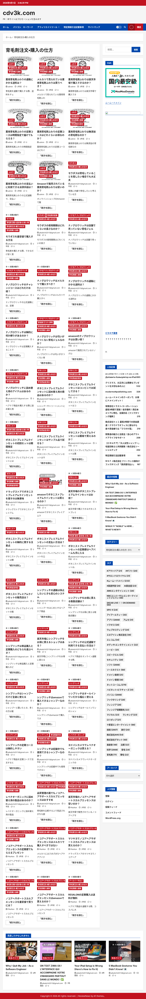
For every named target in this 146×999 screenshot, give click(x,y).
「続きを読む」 (16, 100)
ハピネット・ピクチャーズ (120, 690)
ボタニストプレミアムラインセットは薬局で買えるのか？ (82, 436)
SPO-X (112, 610)
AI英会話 (130, 586)
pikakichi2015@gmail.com (80, 184)
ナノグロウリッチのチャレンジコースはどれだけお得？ (19, 288)
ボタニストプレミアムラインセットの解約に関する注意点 (19, 542)
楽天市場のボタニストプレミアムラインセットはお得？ (82, 495)
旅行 (125, 729)
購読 (139, 27)
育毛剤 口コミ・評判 (45, 322)
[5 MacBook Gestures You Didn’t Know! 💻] (124, 951)
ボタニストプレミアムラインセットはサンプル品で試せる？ (50, 440)
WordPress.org (112, 818)
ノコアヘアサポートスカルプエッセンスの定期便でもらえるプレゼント (19, 849)
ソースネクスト (116, 670)
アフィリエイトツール (47, 27)
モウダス (72, 163)
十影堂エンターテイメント (121, 724)
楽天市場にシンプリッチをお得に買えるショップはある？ (50, 642)
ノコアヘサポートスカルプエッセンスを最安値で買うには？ (19, 902)
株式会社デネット (117, 739)
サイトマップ (94, 27)
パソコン (114, 695)
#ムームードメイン (118, 581)
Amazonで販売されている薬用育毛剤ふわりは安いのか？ (51, 187)
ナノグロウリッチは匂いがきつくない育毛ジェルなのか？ (50, 340)
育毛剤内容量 (52, 215)
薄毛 (124, 754)
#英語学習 (113, 586)
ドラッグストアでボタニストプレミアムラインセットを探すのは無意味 (19, 495)
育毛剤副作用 (56, 735)
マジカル (113, 714)
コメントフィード (113, 812)
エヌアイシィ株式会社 (119, 635)
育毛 (125, 749)
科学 (112, 749)
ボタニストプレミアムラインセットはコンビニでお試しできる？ (82, 388)
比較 (125, 744)
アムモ (128, 620)
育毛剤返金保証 (44, 382)
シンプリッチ (43, 580)
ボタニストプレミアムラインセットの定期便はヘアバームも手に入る (82, 549)
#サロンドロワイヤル (118, 576)
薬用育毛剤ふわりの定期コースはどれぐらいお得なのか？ (50, 135)
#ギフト (131, 571)
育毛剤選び (62, 787)
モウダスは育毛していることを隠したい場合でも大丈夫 (82, 176)
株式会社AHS (115, 734)
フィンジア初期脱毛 (118, 709)
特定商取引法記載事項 (74, 27)
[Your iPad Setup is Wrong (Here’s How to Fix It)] (90, 951)
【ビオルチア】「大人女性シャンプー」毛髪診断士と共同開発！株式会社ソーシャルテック (122, 446)
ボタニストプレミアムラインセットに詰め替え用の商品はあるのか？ (50, 392)
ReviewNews (84, 996)
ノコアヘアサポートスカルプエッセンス (53, 783)
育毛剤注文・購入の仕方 (18, 68)
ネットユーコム (116, 685)
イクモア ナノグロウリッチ (79, 215)
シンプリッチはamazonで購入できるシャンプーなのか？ (50, 701)
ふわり (11, 64)
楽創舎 (112, 744)
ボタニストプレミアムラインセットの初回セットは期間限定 (19, 443)
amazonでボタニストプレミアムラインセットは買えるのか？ (50, 498)
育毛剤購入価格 (15, 72)
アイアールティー (117, 615)
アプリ (113, 620)
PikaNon (73, 807)
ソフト (113, 665)
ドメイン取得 (115, 675)
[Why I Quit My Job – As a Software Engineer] (21, 951)
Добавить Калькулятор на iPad (120, 377)
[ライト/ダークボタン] (119, 27)
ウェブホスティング (118, 630)
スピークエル (115, 655)
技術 (112, 729)
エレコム (113, 640)
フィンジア (114, 704)
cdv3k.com (19, 12)
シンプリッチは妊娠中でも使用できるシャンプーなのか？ (50, 752)
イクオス (113, 625)
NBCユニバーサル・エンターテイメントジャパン (122, 597)
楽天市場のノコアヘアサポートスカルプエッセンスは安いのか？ (82, 800)
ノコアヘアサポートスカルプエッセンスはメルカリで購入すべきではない (50, 842)
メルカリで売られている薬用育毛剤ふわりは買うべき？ (50, 83)
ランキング (130, 714)
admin (10, 86)
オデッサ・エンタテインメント (122, 645)
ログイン (109, 801)
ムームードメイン (113, 102)
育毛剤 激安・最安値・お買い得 (18, 222)
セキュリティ (115, 660)
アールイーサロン (76, 881)
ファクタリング (116, 700)
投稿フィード (111, 807)
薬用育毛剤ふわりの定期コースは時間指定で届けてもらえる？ (19, 135)
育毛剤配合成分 (77, 124)
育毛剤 (112, 754)
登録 (107, 796)
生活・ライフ (13, 958)
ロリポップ (114, 719)
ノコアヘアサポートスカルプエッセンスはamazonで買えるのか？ (50, 898)
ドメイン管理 (115, 680)
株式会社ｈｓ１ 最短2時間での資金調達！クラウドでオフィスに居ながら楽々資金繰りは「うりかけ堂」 (122, 425)
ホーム (6, 27)
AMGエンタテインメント (120, 591)
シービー (113, 650)
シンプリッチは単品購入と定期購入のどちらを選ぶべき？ (19, 649)
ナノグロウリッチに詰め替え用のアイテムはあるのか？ (19, 391)
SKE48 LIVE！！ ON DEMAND (121, 604)
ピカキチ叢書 (111, 333)
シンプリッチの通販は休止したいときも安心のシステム (50, 593)
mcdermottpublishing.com (118, 391)
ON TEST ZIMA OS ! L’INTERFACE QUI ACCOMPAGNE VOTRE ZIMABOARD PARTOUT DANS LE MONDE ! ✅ (53, 972)
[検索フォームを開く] (125, 27)
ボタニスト (42, 370)
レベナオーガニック (77, 735)
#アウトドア (114, 571)
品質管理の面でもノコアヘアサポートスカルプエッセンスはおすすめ (50, 796)
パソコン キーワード (23, 27)
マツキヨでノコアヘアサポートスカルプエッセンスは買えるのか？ (82, 842)
